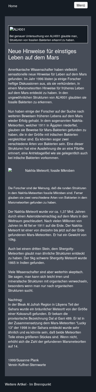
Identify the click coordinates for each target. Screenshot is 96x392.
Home (12, 5)
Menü (82, 5)
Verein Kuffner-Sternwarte (27, 364)
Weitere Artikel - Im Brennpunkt (28, 384)
